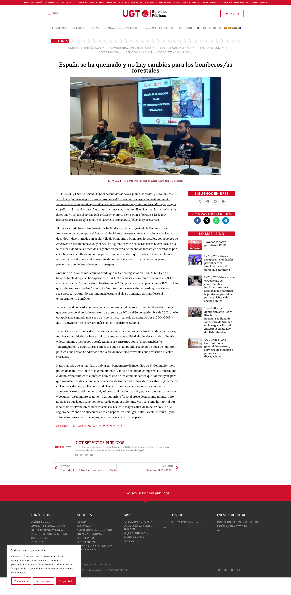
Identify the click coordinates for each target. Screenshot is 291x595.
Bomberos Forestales (138, 180)
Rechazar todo (43, 581)
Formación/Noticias (136, 521)
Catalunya (111, 2)
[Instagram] (219, 28)
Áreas (95, 28)
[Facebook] (204, 28)
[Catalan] (229, 28)
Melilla (195, 2)
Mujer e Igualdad (134, 533)
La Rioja (177, 2)
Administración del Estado (130, 48)
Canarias (49, 2)
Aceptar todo (66, 581)
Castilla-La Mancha (77, 2)
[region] (44, 566)
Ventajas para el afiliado (121, 28)
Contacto (185, 28)
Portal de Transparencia (46, 529)
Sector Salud (210, 48)
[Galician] (232, 28)
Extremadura (131, 2)
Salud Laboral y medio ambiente (138, 527)
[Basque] (235, 28)
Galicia (153, 2)
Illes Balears (164, 2)
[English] (239, 28)
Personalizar (21, 581)
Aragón (39, 2)
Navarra (214, 2)
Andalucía (29, 2)
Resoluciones (39, 538)
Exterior (263, 2)
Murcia (204, 2)
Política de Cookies (100, 564)
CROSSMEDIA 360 (118, 570)
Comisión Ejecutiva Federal (47, 525)
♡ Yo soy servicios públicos (145, 493)
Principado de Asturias (245, 2)
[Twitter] (86, 455)
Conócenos (59, 28)
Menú (56, 13)
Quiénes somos (40, 521)
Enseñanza (92, 48)
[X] (200, 201)
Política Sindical (134, 537)
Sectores (79, 28)
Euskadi (144, 2)
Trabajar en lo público (158, 28)
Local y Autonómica (175, 48)
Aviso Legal (82, 564)
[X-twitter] (209, 28)
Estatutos (37, 542)
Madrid (186, 2)
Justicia (73, 48)
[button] (198, 28)
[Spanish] (225, 28)
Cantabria (61, 2)
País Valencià (225, 2)
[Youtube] (214, 28)
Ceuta (120, 2)
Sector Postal (109, 52)
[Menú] (50, 13)
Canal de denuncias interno (48, 533)
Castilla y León (96, 2)
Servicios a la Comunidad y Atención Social (159, 52)
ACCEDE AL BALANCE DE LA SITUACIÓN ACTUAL (90, 426)
